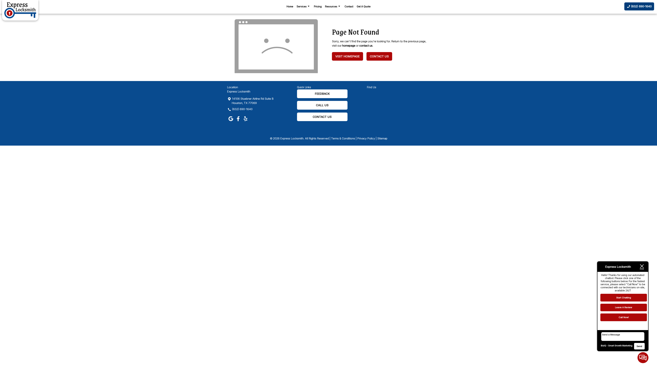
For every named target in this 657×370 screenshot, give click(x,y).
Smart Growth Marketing (620, 345)
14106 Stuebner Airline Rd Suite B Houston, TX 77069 (253, 101)
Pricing (318, 6)
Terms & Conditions (343, 138)
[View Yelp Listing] (245, 121)
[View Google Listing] (230, 121)
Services (302, 6)
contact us (365, 45)
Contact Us (379, 56)
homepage (348, 45)
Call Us (322, 105)
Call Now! (624, 317)
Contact (349, 6)
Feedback (322, 93)
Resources (331, 6)
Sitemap (382, 138)
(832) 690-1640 (242, 109)
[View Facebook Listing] (238, 121)
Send (639, 346)
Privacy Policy (366, 138)
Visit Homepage (347, 56)
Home (290, 6)
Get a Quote (364, 6)
